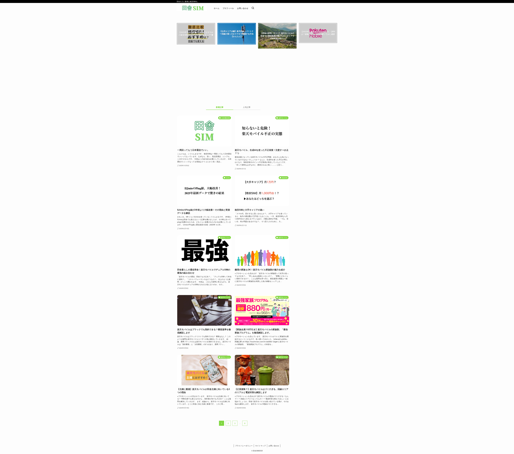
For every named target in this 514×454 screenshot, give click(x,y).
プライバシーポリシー (244, 445)
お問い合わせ (274, 445)
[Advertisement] (257, 78)
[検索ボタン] (253, 8)
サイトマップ (260, 445)
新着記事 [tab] (219, 107)
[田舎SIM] (192, 8)
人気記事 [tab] (246, 107)
